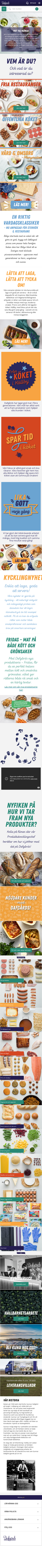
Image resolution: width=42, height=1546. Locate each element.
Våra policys (10, 1511)
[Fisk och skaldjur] (21, 1069)
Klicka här (21, 1353)
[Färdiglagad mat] (21, 1020)
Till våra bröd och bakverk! (21, 881)
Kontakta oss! (21, 1284)
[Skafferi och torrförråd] (21, 1166)
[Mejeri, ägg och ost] (21, 1190)
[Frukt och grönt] (21, 1142)
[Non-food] (21, 1239)
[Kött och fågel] (21, 1044)
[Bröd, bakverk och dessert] (21, 1117)
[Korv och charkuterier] (21, 996)
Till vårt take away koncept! (21, 950)
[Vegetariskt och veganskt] (21, 1093)
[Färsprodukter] (21, 971)
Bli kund (33, 3)
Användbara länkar (14, 1519)
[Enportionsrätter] (21, 1215)
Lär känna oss (11, 1503)
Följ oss (8, 1527)
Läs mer (21, 1319)
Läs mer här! (21, 108)
